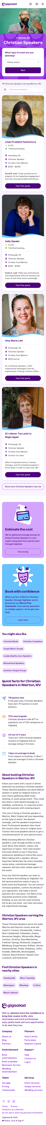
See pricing (23, 552)
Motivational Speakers (14, 663)
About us (6, 1036)
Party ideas (30, 1040)
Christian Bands (11, 641)
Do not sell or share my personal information (22, 1113)
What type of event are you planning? (19, 54)
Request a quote (33, 1043)
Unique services (33, 1086)
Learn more (23, 620)
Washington (9, 985)
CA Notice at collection (13, 1109)
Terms (5, 1106)
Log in (28, 1062)
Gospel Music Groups (13, 649)
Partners (6, 1043)
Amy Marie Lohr (14, 340)
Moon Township (27, 978)
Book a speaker (10, 1061)
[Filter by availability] (26, 89)
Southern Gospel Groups (15, 670)
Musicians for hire (11, 1065)
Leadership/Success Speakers (18, 656)
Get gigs (6, 1083)
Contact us (30, 1058)
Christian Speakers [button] (23, 42)
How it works (31, 1036)
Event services (32, 1083)
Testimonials (8, 1090)
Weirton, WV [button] (24, 38)
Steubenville (9, 978)
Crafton (36, 985)
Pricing (5, 1086)
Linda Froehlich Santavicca (20, 142)
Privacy (14, 1106)
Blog (4, 1040)
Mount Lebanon (11, 992)
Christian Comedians (32, 641)
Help (27, 1055)
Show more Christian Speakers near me (23, 486)
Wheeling (24, 985)
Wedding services (34, 1090)
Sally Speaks (12, 241)
